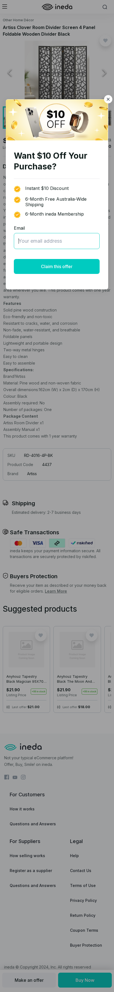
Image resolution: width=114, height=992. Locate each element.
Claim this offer (56, 266)
